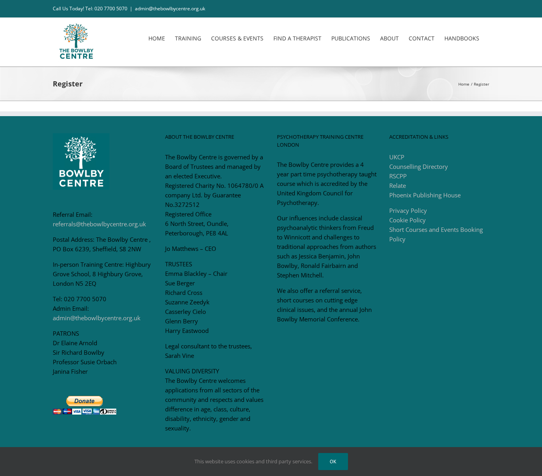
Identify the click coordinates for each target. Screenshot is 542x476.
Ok (333, 461)
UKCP (396, 157)
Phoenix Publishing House (425, 195)
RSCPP (398, 176)
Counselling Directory (418, 166)
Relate (397, 185)
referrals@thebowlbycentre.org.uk (99, 224)
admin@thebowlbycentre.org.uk (170, 8)
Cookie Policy (407, 220)
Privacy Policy (408, 210)
